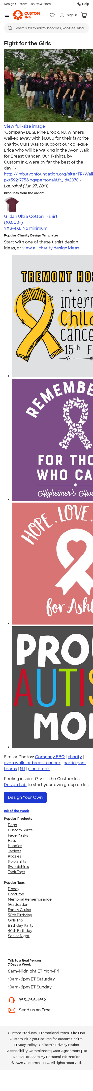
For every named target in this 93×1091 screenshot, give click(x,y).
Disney (13, 889)
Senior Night (19, 936)
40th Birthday (20, 930)
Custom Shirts (20, 830)
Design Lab (15, 784)
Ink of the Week (16, 811)
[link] (26, 15)
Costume (16, 894)
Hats (12, 840)
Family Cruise (19, 910)
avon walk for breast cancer (32, 762)
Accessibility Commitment (29, 1051)
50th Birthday (20, 915)
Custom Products (22, 1033)
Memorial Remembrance (30, 899)
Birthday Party (20, 925)
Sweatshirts (18, 866)
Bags (12, 825)
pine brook (39, 768)
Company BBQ (50, 756)
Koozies (14, 856)
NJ (22, 768)
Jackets (14, 851)
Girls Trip (15, 920)
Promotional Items (54, 1033)
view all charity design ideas (50, 248)
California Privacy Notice (59, 1045)
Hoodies (15, 846)
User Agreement (66, 1051)
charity (75, 756)
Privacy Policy (25, 1045)
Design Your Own (25, 797)
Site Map (78, 1033)
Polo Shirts (17, 861)
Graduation (18, 904)
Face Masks (18, 835)
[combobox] (46, 28)
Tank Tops (16, 872)
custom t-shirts (70, 1039)
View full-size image (24, 126)
